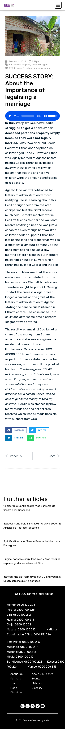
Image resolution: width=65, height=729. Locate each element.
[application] (32, 114)
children (10, 153)
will (40, 167)
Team (13, 683)
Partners (15, 678)
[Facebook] (33, 706)
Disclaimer (16, 692)
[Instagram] (22, 706)
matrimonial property (19, 64)
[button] (58, 5)
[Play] (10, 116)
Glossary (37, 687)
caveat (22, 297)
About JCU (17, 674)
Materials (37, 683)
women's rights (40, 64)
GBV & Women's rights (20, 68)
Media (13, 687)
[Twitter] (38, 706)
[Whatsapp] (27, 706)
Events (36, 678)
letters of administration (22, 195)
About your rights (42, 674)
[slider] (27, 116)
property (42, 133)
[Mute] (45, 116)
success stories (41, 68)
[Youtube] (43, 706)
